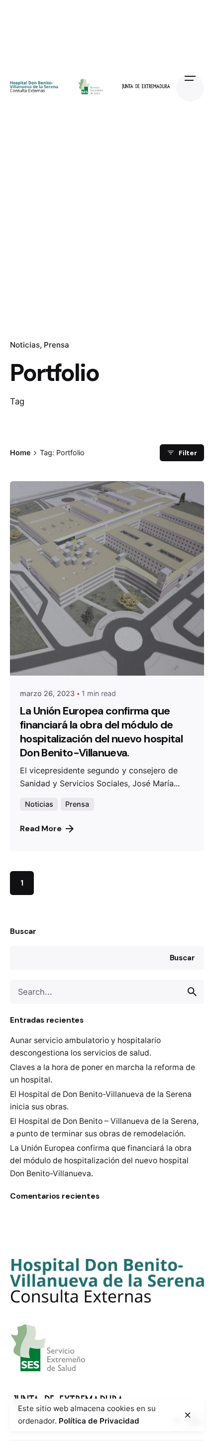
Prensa (56, 345)
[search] (192, 992)
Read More (41, 828)
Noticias (25, 345)
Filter (188, 452)
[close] (188, 1415)
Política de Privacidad (99, 1421)
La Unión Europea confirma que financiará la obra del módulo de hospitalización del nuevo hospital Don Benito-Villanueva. (101, 1160)
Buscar (23, 931)
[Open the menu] (190, 88)
